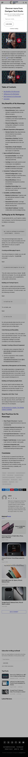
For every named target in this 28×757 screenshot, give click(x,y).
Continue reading (14, 28)
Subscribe (9, 24)
